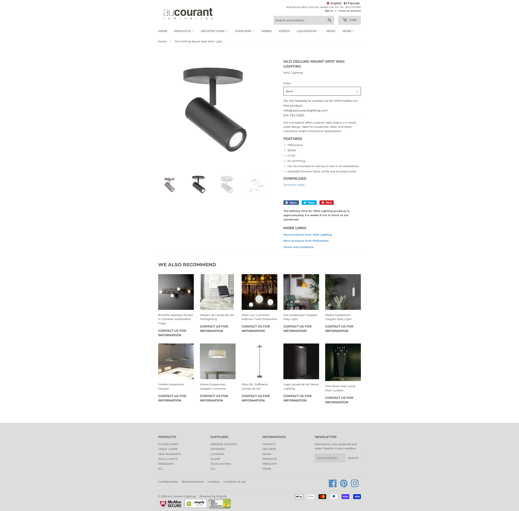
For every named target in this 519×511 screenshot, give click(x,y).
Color (287, 83)
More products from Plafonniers (306, 240)
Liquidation (307, 31)
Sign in (329, 10)
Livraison (214, 481)
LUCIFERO (217, 454)
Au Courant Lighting (182, 496)
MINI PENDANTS (169, 454)
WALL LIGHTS (167, 459)
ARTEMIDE (217, 449)
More (346, 31)
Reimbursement (193, 481)
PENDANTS (166, 463)
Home (162, 31)
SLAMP (215, 459)
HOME (267, 468)
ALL (160, 468)
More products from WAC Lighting (307, 234)
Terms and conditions (298, 247)
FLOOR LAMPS (168, 444)
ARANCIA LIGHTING (223, 444)
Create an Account (350, 10)
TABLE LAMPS (168, 449)
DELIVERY (269, 449)
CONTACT (269, 444)
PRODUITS (270, 463)
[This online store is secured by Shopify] (196, 507)
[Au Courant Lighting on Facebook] (333, 485)
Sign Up (353, 457)
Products (183, 31)
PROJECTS (270, 459)
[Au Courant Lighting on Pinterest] (344, 485)
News (331, 31)
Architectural (213, 31)
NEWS (267, 454)
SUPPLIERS (243, 31)
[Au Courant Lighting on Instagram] (355, 485)
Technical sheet (294, 184)
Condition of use (234, 481)
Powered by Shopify (212, 496)
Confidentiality (168, 481)
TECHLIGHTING (220, 463)
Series (267, 31)
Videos (284, 31)
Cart (352, 20)
